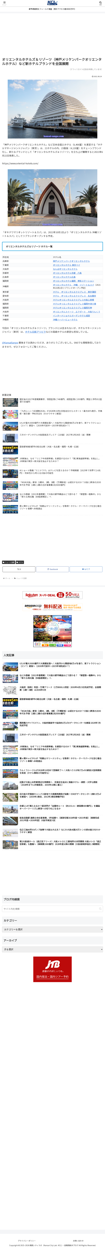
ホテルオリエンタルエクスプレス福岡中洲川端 (74, 303)
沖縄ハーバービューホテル (65, 319)
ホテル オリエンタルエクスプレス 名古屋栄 (74, 295)
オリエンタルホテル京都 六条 (67, 272)
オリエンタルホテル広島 (64, 276)
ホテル (21, 562)
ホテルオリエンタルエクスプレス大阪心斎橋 (73, 299)
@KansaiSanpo (10, 342)
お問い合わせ (78, 1240)
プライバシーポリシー (27, 1240)
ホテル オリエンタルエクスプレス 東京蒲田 (74, 291)
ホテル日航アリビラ (35, 331)
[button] (100, 908)
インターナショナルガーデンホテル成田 (71, 315)
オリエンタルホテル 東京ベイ (66, 265)
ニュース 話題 (9, 562)
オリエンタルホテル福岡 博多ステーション (73, 280)
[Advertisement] (52, 35)
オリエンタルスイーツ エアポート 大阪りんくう (76, 311)
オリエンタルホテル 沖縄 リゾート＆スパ (73, 284)
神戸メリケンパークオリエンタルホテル (71, 261)
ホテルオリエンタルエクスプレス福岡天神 (72, 307)
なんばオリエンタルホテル (65, 268)
